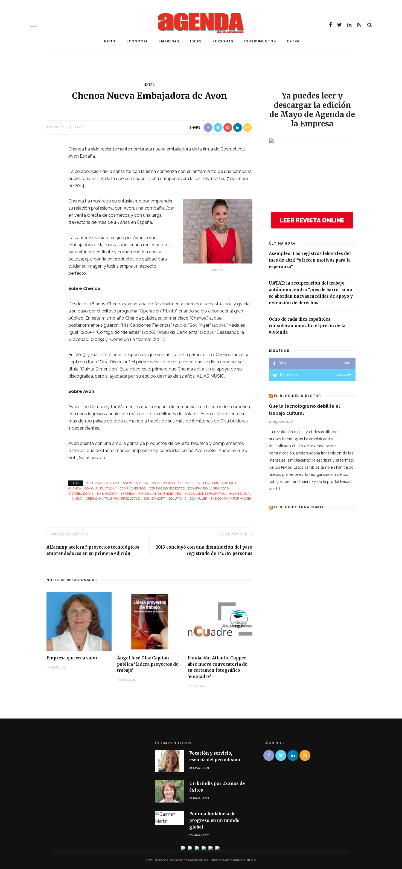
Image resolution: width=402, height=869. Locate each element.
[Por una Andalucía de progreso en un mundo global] (169, 817)
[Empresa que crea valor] (79, 621)
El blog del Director (297, 396)
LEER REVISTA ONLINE (312, 220)
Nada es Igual (239, 494)
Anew (127, 483)
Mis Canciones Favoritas (205, 494)
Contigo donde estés (167, 488)
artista (142, 483)
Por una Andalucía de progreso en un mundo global (214, 820)
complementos (132, 488)
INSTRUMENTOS (260, 41)
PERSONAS (222, 41)
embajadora (107, 494)
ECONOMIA (137, 41)
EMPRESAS (169, 41)
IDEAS (196, 41)
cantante (230, 483)
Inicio (109, 41)
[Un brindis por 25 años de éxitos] (169, 791)
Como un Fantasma (100, 488)
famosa (144, 494)
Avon (156, 483)
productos (130, 498)
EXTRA (293, 41)
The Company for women (231, 498)
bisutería (211, 483)
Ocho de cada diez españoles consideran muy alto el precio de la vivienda (307, 326)
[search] (370, 25)
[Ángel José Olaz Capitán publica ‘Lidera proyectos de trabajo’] (149, 621)
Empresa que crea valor (72, 658)
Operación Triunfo (102, 498)
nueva (77, 498)
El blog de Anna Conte (299, 507)
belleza (193, 483)
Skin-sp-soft (154, 498)
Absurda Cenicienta (102, 483)
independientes (167, 494)
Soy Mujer (198, 498)
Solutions (177, 498)
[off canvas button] (33, 25)
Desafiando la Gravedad (208, 488)
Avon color (172, 483)
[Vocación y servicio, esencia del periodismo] (169, 760)
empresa (128, 494)
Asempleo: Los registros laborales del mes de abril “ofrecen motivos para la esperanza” (310, 260)
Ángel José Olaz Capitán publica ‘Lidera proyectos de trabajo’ (147, 664)
